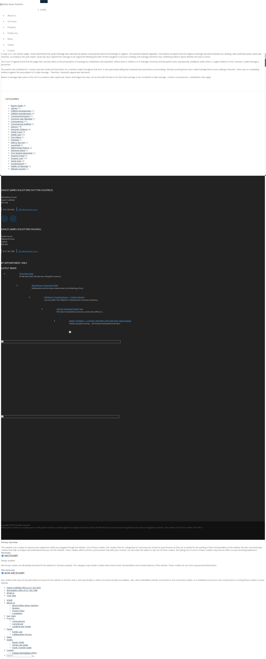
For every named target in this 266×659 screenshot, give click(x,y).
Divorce (14, 126)
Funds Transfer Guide (21, 647)
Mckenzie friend (18, 150)
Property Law (17, 158)
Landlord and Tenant (21, 626)
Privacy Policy (18, 610)
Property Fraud (17, 155)
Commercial (17, 624)
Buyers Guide (17, 105)
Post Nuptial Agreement (21, 153)
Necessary (11, 555)
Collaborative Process (22, 634)
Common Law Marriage (21, 118)
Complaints (17, 613)
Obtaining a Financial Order (45, 285)
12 (38, 300)
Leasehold (15, 145)
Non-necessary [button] (8, 570)
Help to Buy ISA (18, 142)
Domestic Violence (19, 129)
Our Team (12, 21)
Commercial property (20, 116)
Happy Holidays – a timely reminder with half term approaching (100, 321)
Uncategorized (17, 163)
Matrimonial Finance (20, 147)
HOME (43, 9)
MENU (44, 1)
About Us (12, 15)
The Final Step (26, 274)
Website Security (18, 169)
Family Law (12, 33)
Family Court (16, 132)
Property (12, 27)
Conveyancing (17, 121)
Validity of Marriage (19, 166)
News (10, 39)
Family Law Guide (20, 645)
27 (25, 289)
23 (50, 312)
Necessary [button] (6, 552)
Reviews (16, 608)
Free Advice (16, 137)
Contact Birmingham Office (24, 653)
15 (62, 324)
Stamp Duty (16, 161)
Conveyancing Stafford (21, 124)
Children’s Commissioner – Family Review (64, 297)
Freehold (15, 140)
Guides (11, 44)
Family (9, 629)
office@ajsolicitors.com (28, 209)
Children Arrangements (21, 111)
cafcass (14, 108)
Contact (11, 50)
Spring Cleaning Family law (70, 309)
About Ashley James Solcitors (25, 605)
